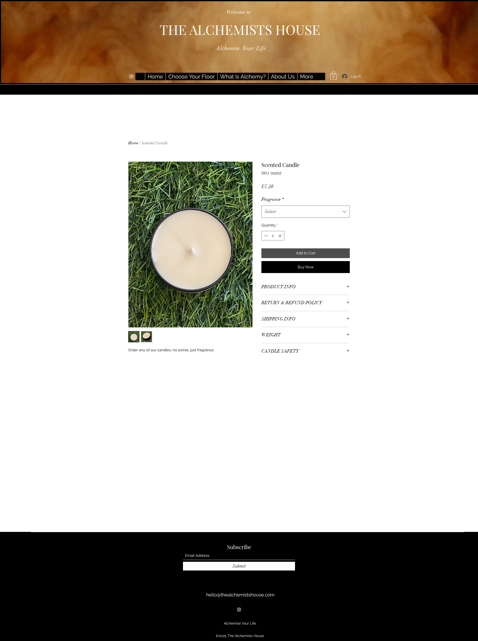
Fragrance (272, 199)
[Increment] (280, 235)
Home (133, 143)
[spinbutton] (273, 235)
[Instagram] (131, 76)
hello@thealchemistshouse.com (240, 594)
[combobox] (305, 212)
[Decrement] (265, 235)
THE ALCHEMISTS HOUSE (240, 29)
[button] (333, 75)
